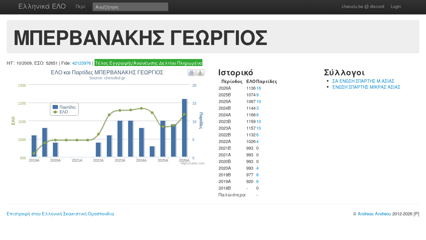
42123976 (81, 63)
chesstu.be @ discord (363, 6)
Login (396, 6)
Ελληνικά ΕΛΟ (42, 6)
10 (258, 101)
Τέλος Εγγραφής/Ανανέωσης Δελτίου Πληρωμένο (148, 63)
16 (258, 88)
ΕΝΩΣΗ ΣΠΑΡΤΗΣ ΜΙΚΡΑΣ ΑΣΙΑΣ (366, 87)
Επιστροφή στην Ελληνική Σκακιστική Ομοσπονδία (60, 213)
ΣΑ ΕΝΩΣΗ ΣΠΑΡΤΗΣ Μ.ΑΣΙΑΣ (363, 81)
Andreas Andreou (374, 213)
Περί (81, 6)
